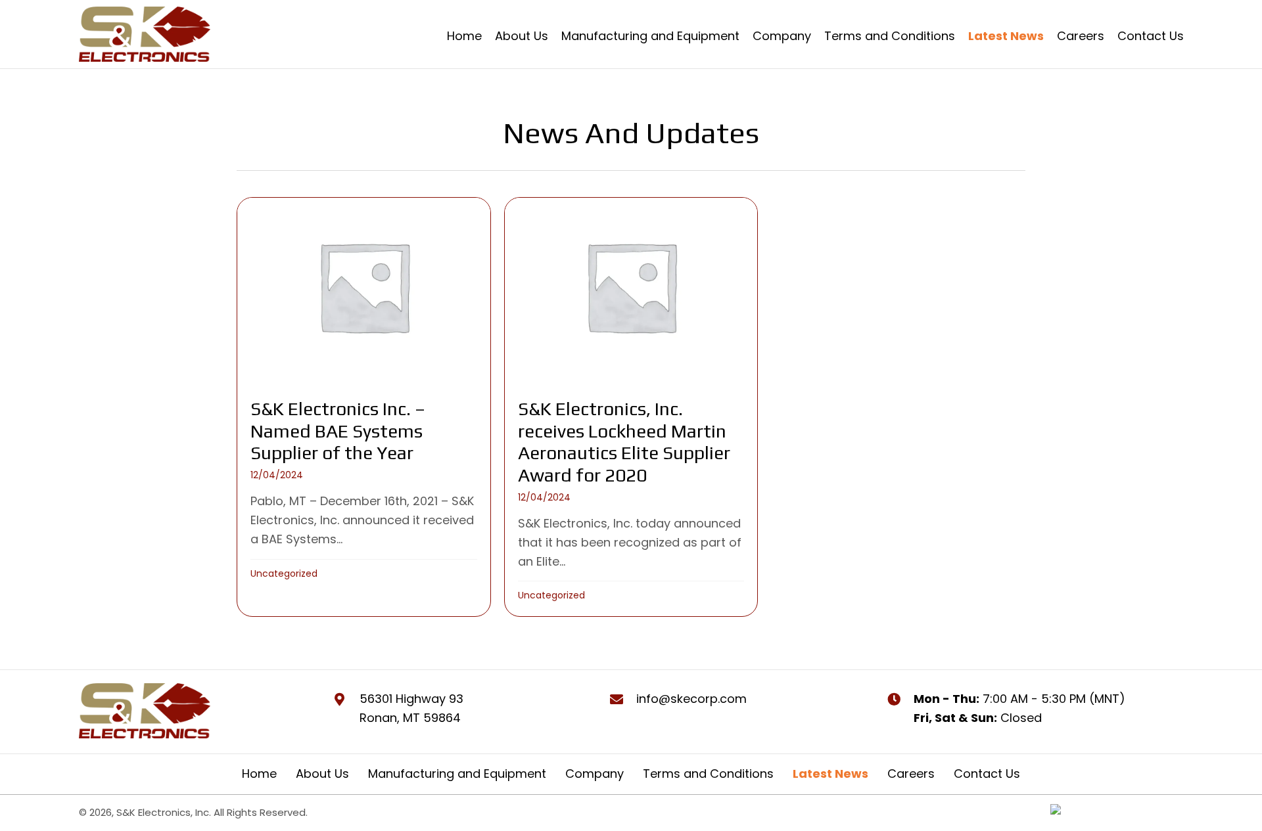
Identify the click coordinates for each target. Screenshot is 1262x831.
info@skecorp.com (691, 698)
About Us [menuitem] (322, 773)
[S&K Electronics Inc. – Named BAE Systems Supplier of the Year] (363, 407)
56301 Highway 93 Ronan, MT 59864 (411, 708)
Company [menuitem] (594, 773)
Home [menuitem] (259, 773)
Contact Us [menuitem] (987, 773)
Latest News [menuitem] (830, 773)
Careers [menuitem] (911, 773)
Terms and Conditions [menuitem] (708, 773)
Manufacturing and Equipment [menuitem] (457, 773)
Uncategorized (283, 573)
